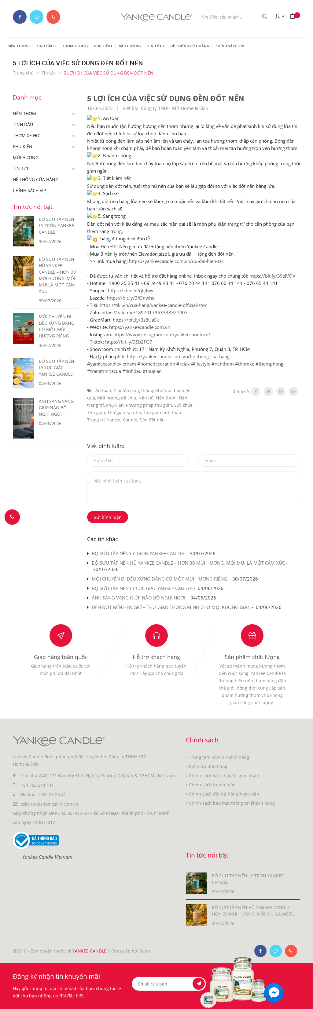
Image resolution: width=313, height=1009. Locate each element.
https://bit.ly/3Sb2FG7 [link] (128, 342)
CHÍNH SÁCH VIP (229, 46)
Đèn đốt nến (152, 420)
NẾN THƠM (18, 46)
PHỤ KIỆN (102, 46)
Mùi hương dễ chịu (116, 398)
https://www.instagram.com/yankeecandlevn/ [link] (161, 334)
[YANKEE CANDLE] (59, 741)
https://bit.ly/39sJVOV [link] (272, 276)
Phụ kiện (115, 405)
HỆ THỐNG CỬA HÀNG (189, 46)
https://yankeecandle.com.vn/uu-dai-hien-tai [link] (176, 261)
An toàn (103, 390)
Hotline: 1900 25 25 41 (43, 794)
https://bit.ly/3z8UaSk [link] (136, 320)
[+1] (293, 391)
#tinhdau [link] (132, 371)
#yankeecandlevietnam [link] (111, 364)
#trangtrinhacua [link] (104, 371)
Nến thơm (166, 398)
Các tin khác (102, 539)
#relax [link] (183, 364)
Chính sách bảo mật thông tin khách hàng (232, 803)
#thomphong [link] (269, 364)
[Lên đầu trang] (304, 993)
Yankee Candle (122, 420)
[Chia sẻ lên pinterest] (280, 391)
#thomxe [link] (244, 364)
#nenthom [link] (223, 364)
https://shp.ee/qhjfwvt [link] (131, 290)
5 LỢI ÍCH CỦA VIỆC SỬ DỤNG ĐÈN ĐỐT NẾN (165, 98)
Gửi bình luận (108, 517)
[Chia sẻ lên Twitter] (268, 391)
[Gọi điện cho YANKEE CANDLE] (53, 17)
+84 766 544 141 (37, 785)
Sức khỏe (183, 405)
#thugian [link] (152, 371)
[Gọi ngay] (12, 517)
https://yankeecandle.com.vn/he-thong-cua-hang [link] (178, 356)
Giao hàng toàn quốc (61, 657)
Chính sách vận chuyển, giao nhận (224, 775)
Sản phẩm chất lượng (252, 657)
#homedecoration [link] (156, 364)
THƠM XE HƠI (74, 46)
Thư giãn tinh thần (162, 412)
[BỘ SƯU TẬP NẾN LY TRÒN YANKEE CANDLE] (196, 883)
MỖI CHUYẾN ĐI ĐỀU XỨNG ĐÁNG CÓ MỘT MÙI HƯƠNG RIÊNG (159, 579)
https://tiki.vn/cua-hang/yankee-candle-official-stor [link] (153, 305)
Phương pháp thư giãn (149, 405)
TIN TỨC (155, 46)
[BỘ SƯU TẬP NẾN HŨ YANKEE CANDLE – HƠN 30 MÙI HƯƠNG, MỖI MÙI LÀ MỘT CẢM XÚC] (196, 914)
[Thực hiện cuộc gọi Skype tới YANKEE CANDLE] (276, 951)
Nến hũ (146, 398)
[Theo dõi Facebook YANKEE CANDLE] (20, 17)
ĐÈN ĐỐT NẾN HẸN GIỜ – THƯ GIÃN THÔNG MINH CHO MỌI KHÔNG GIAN (171, 607)
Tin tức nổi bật (33, 207)
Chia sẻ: (242, 391)
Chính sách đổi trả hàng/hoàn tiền (224, 794)
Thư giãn (96, 412)
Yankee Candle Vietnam (47, 857)
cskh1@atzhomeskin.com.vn (49, 804)
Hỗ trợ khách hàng (156, 657)
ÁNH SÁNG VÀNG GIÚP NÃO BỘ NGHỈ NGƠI (138, 598)
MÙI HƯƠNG (130, 46)
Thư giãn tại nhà (124, 412)
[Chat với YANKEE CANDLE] (36, 17)
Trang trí (96, 420)
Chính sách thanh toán (212, 785)
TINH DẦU (45, 46)
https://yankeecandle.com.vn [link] (139, 327)
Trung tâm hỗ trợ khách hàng (219, 757)
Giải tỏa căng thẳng (133, 390)
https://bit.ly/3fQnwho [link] (131, 298)
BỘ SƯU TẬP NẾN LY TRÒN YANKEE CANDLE (138, 553)
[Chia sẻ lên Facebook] (255, 391)
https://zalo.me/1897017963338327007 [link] (144, 312)
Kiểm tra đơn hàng (208, 766)
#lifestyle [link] (200, 364)
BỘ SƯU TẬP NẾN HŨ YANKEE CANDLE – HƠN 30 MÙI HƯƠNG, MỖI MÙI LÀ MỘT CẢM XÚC (188, 563)
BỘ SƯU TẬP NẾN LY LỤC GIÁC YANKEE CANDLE (142, 588)
